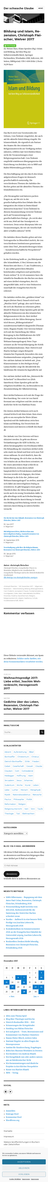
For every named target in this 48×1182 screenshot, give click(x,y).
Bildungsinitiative (37, 589)
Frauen (26, 591)
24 (41, 987)
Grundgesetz (8, 593)
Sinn (33, 809)
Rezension (7, 589)
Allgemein (38, 586)
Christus (35, 757)
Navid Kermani (23, 596)
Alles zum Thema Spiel (16, 1016)
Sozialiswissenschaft (11, 600)
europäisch (19, 591)
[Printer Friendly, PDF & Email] (24, 45)
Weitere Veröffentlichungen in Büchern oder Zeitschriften (22, 1143)
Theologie (9, 814)
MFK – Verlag (12, 1073)
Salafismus (28, 598)
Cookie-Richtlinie (15, 1179)
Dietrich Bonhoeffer (13, 761)
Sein (26, 809)
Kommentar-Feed (13, 1117)
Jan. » (36, 996)
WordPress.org (12, 1120)
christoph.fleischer (10, 586)
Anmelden (10, 1111)
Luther (15, 790)
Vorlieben (23, 1174)
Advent (8, 752)
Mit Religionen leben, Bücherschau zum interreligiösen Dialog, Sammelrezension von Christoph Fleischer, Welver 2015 (21, 534)
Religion (32, 596)
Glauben (9, 771)
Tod (18, 814)
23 (35, 987)
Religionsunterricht (10, 598)
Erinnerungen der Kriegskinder (20, 1025)
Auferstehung (20, 752)
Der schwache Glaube (19, 8)
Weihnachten (28, 814)
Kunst (27, 785)
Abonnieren (11, 874)
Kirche (20, 785)
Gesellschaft (18, 766)
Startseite (8, 1131)
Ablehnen (24, 1168)
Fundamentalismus (36, 591)
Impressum (26, 1179)
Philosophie (19, 799)
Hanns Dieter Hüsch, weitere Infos (21, 1038)
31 (41, 992)
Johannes (28, 780)
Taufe (40, 809)
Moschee (7, 596)
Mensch (24, 790)
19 (12, 987)
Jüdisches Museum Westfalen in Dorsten (24, 1050)
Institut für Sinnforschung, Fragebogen (23, 1047)
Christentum (23, 757)
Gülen (16, 593)
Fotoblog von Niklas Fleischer (19, 1028)
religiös (20, 598)
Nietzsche (37, 795)
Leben (36, 785)
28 (24, 992)
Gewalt (29, 766)
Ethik (27, 761)
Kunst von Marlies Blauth (17, 1069)
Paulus (8, 799)
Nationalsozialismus (21, 795)
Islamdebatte (28, 593)
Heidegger (9, 776)
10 (41, 977)
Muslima (14, 596)
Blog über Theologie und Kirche (20, 1019)
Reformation (10, 804)
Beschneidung (18, 589)
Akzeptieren (24, 1162)
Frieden (35, 761)
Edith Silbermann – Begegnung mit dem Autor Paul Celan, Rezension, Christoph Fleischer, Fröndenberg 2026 (24, 900)
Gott (17, 771)
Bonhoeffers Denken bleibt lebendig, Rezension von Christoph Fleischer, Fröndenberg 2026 (22, 944)
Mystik (7, 795)
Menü (40, 8)
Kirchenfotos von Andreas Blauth (21, 1054)
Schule (34, 598)
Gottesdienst (27, 771)
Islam (20, 593)
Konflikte (36, 593)
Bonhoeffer (10, 757)
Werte (21, 600)
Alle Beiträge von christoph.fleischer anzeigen (20, 577)
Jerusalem (9, 780)
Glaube (38, 766)
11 (6, 982)
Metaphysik (35, 790)
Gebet (7, 766)
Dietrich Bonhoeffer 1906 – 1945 (20, 1022)
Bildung (27, 589)
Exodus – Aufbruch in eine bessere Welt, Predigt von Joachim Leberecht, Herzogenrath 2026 (24, 922)
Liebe (7, 790)
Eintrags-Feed (12, 1114)
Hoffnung (21, 776)
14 (24, 982)
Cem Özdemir (9, 591)
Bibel (31, 752)
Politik (29, 799)
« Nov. (12, 996)
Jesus (19, 780)
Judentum (9, 785)
